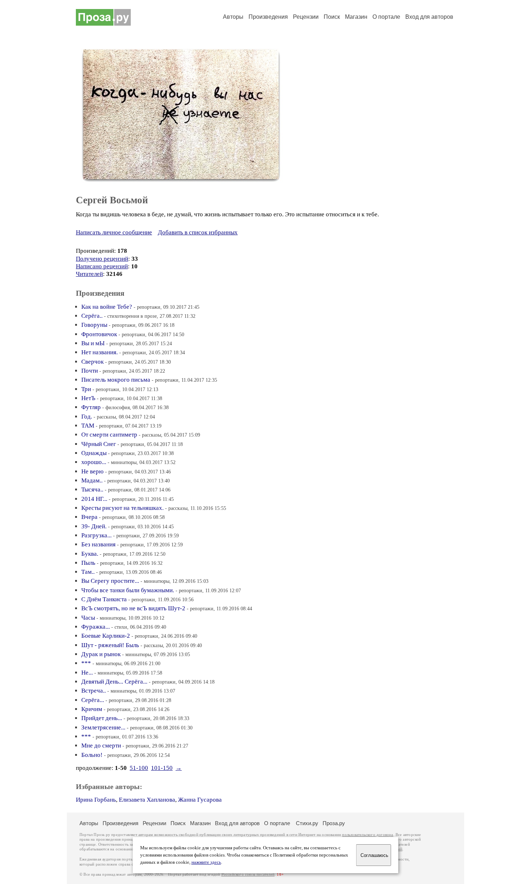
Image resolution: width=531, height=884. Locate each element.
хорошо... (93, 462)
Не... (87, 672)
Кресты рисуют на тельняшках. (122, 507)
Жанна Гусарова (200, 799)
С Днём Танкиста (104, 599)
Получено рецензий (102, 258)
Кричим (91, 709)
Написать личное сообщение (114, 232)
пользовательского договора (367, 835)
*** (86, 663)
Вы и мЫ (93, 343)
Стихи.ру (307, 823)
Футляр (91, 407)
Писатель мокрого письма (115, 379)
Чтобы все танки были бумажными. (127, 590)
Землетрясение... (103, 727)
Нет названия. (99, 352)
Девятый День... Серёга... (114, 681)
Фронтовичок (99, 334)
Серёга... (92, 700)
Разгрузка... (96, 535)
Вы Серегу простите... (110, 580)
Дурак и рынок (101, 654)
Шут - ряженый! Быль (110, 645)
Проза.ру (334, 823)
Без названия (98, 544)
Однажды (94, 453)
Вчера (89, 517)
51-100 (139, 767)
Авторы (233, 17)
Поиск (332, 17)
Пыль (88, 562)
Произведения (268, 17)
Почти (89, 370)
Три (86, 389)
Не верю (92, 471)
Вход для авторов (429, 17)
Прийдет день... (101, 718)
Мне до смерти (101, 745)
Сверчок (92, 361)
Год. (86, 416)
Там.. (88, 571)
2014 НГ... (94, 498)
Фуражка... (95, 626)
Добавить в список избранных (198, 232)
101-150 (162, 767)
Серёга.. (92, 315)
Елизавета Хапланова (147, 799)
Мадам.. (92, 480)
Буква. (89, 553)
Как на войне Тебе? (106, 306)
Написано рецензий (102, 266)
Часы (88, 617)
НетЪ (88, 398)
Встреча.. (93, 690)
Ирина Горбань (96, 799)
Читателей (89, 273)
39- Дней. (94, 526)
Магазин (356, 17)
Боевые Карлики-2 (105, 635)
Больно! (92, 754)
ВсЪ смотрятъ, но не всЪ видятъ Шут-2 (133, 608)
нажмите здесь (206, 862)
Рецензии (306, 17)
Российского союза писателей (248, 874)
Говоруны (94, 324)
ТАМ (87, 425)
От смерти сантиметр (109, 434)
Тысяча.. (92, 489)
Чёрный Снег (98, 444)
